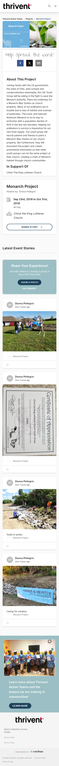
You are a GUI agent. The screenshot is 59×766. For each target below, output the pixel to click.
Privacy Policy (9, 737)
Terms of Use (9, 743)
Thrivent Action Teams (12, 18)
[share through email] (38, 63)
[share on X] (29, 63)
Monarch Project (43, 18)
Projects (29, 18)
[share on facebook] (20, 63)
